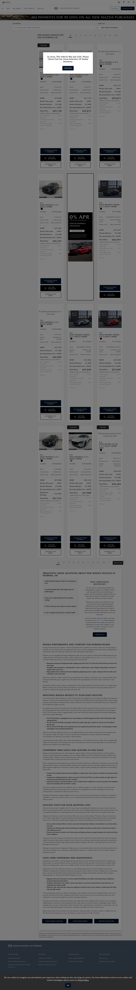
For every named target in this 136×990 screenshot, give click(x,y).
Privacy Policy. (83, 980)
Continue (68, 68)
